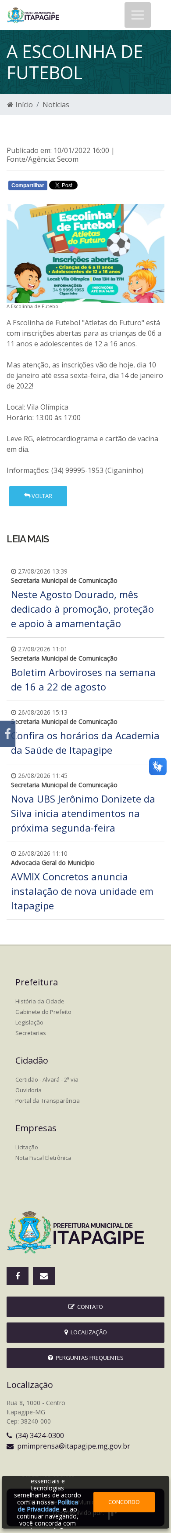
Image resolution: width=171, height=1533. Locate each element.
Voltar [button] (41, 496)
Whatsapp (110, 187)
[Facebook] (7, 734)
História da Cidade (39, 1001)
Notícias (56, 104)
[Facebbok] (17, 1276)
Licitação (26, 1147)
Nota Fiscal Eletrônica (43, 1158)
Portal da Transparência (47, 1100)
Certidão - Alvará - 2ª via (46, 1079)
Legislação (29, 1022)
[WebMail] (44, 1276)
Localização (87, 1332)
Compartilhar (27, 185)
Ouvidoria (28, 1090)
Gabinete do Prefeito (43, 1012)
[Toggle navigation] (138, 15)
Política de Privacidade (48, 1505)
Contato (89, 1307)
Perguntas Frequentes (88, 1358)
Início (23, 104)
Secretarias (30, 1033)
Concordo (124, 1502)
